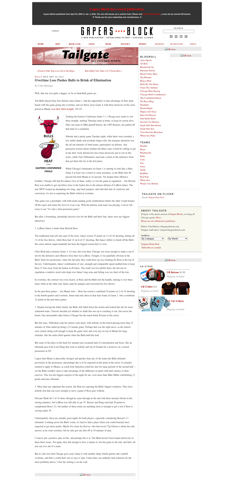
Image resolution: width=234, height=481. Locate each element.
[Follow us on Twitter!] (181, 37)
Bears (142, 149)
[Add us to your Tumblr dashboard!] (186, 37)
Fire (142, 163)
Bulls (38, 77)
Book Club (74, 44)
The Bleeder (145, 77)
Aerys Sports (146, 60)
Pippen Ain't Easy (148, 111)
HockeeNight (146, 108)
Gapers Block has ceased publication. (117, 9)
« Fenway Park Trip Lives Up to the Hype (55, 70)
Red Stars (144, 176)
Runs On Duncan (148, 115)
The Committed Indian (150, 97)
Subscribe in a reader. (151, 247)
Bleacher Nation (147, 70)
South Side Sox (147, 128)
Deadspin (144, 104)
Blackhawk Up (147, 67)
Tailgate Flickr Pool (156, 197)
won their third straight (62, 109)
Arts (57, 44)
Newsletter (176, 44)
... (159, 217)
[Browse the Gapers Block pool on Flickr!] (176, 37)
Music (108, 44)
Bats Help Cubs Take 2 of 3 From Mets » (103, 70)
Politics (125, 44)
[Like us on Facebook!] (171, 37)
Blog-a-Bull (145, 80)
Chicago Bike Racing (150, 91)
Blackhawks (145, 152)
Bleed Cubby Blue (148, 73)
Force (142, 166)
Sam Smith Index (148, 118)
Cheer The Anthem (149, 87)
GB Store (146, 266)
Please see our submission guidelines (158, 220)
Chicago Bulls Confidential (153, 94)
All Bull (144, 63)
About (193, 44)
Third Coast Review (152, 14)
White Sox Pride (147, 135)
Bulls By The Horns (149, 84)
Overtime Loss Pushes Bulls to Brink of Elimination (73, 80)
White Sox (145, 180)
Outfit (142, 169)
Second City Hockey (149, 121)
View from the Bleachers (151, 132)
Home (41, 44)
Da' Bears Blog (147, 101)
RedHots (144, 173)
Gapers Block (176, 214)
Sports (142, 44)
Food (91, 44)
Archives (159, 44)
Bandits (143, 145)
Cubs (142, 159)
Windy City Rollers (149, 183)
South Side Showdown (150, 125)
